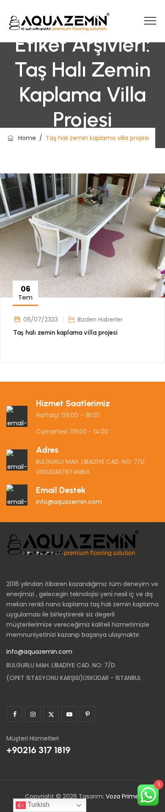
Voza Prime (122, 796)
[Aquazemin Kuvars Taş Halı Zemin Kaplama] (59, 21)
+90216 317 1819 (38, 750)
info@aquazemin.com (69, 502)
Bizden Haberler (100, 319)
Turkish (38, 804)
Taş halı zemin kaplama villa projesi (65, 332)
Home (25, 138)
